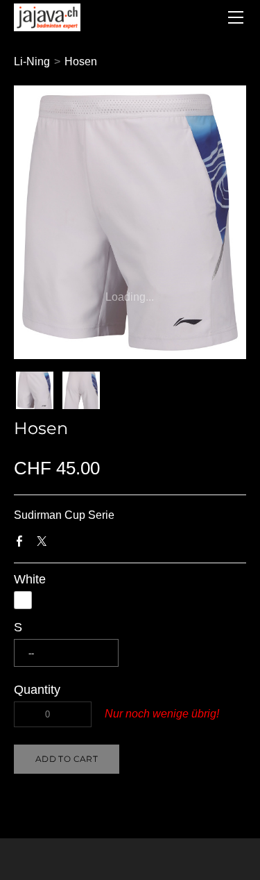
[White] (23, 600)
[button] (66, 759)
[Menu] (235, 17)
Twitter (44, 544)
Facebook (22, 544)
